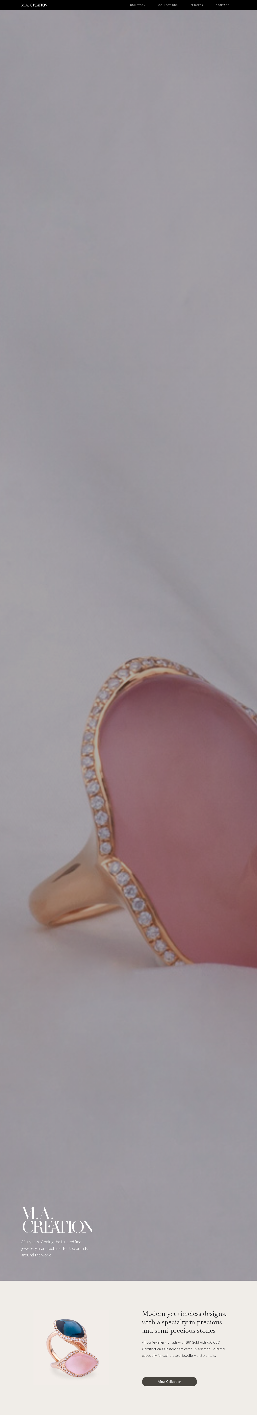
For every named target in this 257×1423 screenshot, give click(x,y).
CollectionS (168, 5)
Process (197, 5)
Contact (222, 5)
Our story (137, 5)
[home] (34, 5)
